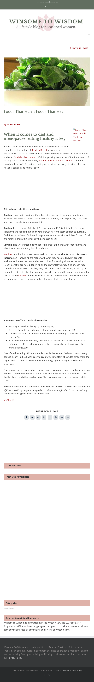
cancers (22, 275)
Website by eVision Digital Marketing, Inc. (68, 670)
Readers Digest (39, 150)
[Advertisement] (47, 189)
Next (85, 47)
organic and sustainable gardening (56, 160)
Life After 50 (9, 400)
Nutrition (8, 254)
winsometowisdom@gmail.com (47, 2)
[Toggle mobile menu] (89, 35)
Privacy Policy (15, 657)
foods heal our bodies (25, 157)
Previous (76, 47)
